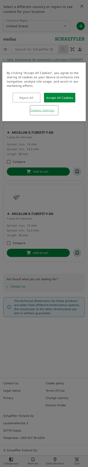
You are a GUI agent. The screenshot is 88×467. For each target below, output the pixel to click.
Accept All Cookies (59, 97)
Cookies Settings (42, 110)
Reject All (26, 97)
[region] (44, 91)
